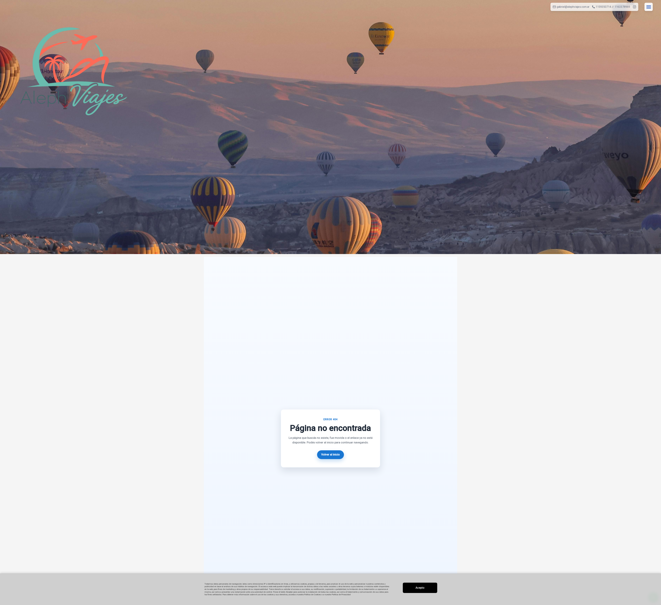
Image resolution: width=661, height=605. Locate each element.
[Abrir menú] (648, 7)
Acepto (420, 587)
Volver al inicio (330, 454)
